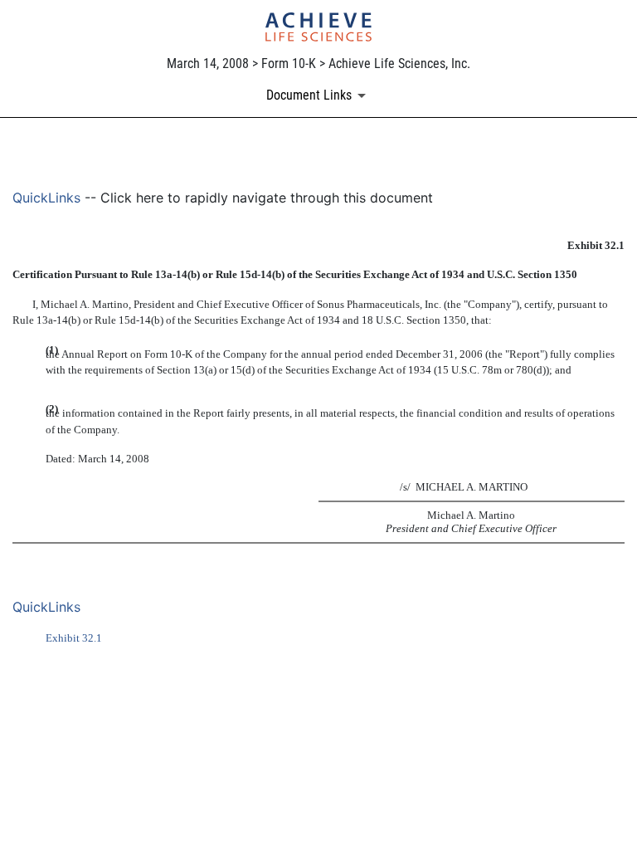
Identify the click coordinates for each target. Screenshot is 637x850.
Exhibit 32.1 (74, 638)
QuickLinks (46, 197)
